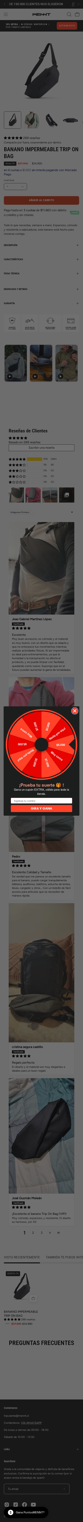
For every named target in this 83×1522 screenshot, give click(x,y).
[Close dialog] (75, 711)
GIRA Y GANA (41, 808)
